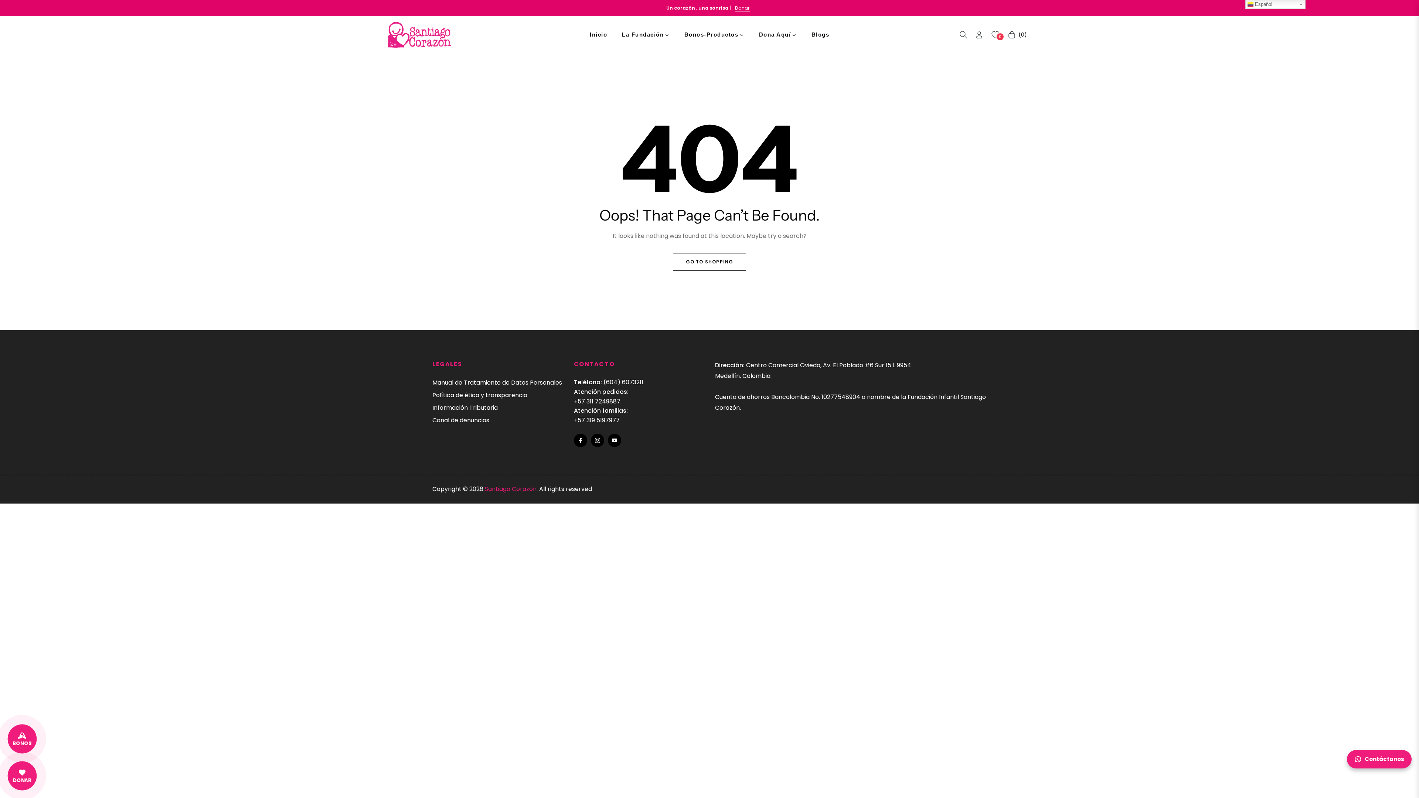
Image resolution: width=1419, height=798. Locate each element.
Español (1262, 4)
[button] (963, 34)
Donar (742, 8)
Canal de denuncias (460, 420)
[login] (979, 34)
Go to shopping (710, 262)
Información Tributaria (465, 407)
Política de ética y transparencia (479, 395)
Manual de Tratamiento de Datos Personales (497, 382)
